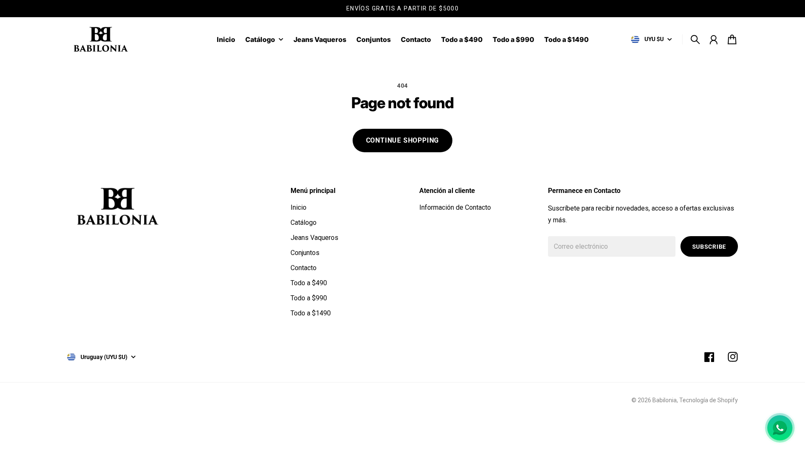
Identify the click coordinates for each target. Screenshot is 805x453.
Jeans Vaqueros (314, 238)
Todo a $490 (309, 283)
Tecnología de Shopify (708, 400)
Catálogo (260, 40)
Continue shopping (402, 140)
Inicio (298, 207)
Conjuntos (305, 253)
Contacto (304, 268)
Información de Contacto (455, 207)
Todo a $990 (309, 298)
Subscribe (709, 246)
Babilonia (664, 400)
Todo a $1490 (311, 313)
